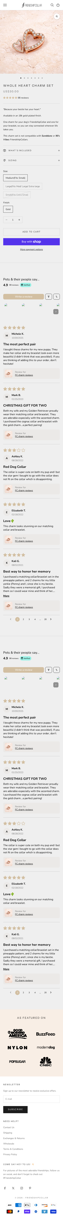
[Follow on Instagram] (21, 1188)
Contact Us (8, 1127)
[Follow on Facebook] (4, 1188)
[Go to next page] (51, 619)
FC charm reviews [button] (24, 375)
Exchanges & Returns (14, 1138)
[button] (10, 97)
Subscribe (15, 1109)
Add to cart (31, 231)
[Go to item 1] (13, 311)
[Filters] (48, 297)
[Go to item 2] (30, 311)
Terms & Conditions (13, 1149)
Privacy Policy (10, 1154)
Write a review (23, 296)
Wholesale (8, 1143)
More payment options (31, 249)
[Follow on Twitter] (13, 1188)
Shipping (7, 1132)
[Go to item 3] (47, 311)
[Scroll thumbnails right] (55, 311)
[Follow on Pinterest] (30, 1188)
